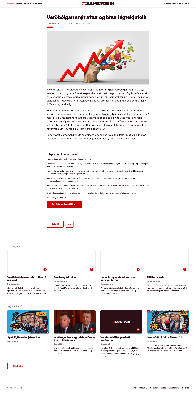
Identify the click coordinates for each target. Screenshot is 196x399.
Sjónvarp (37, 4)
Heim (11, 4)
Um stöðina (177, 4)
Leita (186, 4)
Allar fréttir (18, 366)
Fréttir (19, 4)
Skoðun (27, 4)
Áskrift (167, 4)
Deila (55, 224)
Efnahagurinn (53, 23)
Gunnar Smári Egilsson (83, 23)
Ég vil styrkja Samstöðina (65, 204)
